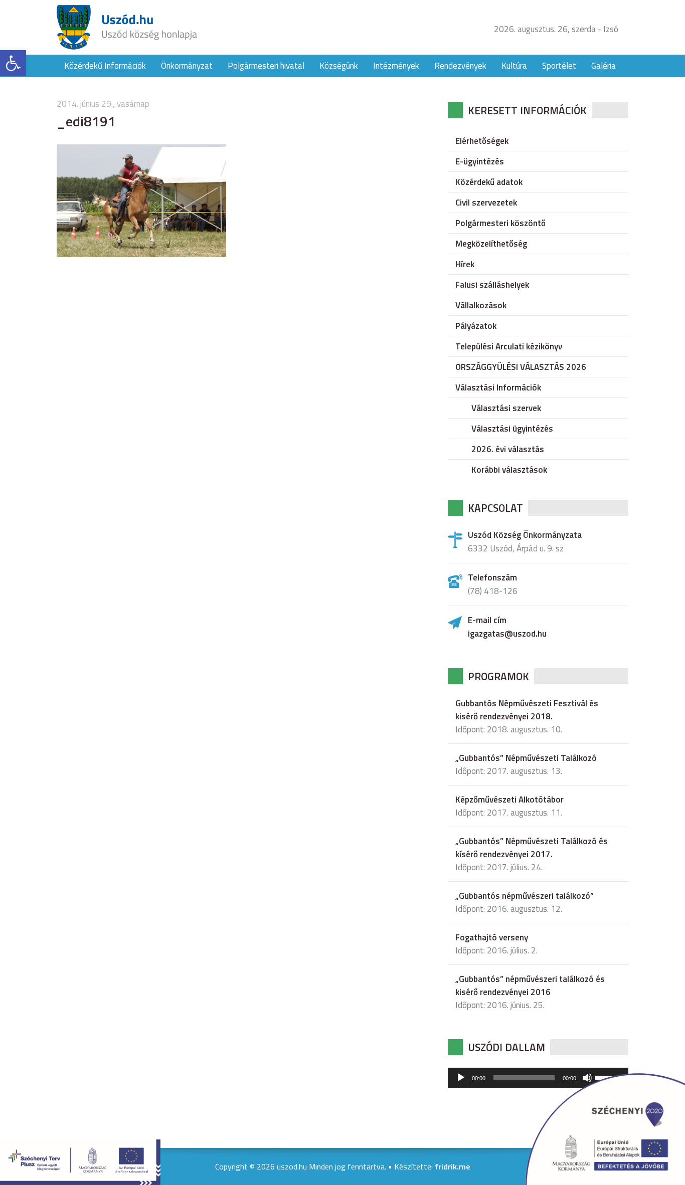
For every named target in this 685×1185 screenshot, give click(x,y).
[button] (13, 63)
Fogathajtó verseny (491, 937)
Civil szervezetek (486, 202)
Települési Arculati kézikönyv (508, 346)
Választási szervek (506, 408)
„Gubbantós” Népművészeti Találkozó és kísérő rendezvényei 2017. (531, 848)
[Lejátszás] (461, 1078)
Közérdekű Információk (105, 65)
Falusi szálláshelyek (492, 284)
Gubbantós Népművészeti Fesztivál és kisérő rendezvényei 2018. (526, 710)
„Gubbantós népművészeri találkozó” (524, 895)
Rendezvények (460, 65)
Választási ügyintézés (512, 428)
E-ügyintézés (479, 161)
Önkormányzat (187, 65)
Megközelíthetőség (491, 243)
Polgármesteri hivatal (266, 65)
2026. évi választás (507, 449)
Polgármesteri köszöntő (500, 223)
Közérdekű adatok (489, 181)
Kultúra (514, 65)
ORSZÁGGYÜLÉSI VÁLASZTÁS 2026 (520, 366)
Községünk (338, 65)
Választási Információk (498, 387)
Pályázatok (475, 325)
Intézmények (396, 65)
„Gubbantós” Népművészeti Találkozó (526, 757)
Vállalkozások (480, 305)
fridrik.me (452, 1166)
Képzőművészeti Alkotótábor (509, 799)
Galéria (603, 65)
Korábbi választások (509, 469)
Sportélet (559, 65)
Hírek (464, 264)
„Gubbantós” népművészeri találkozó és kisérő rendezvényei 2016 (530, 985)
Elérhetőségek (481, 140)
